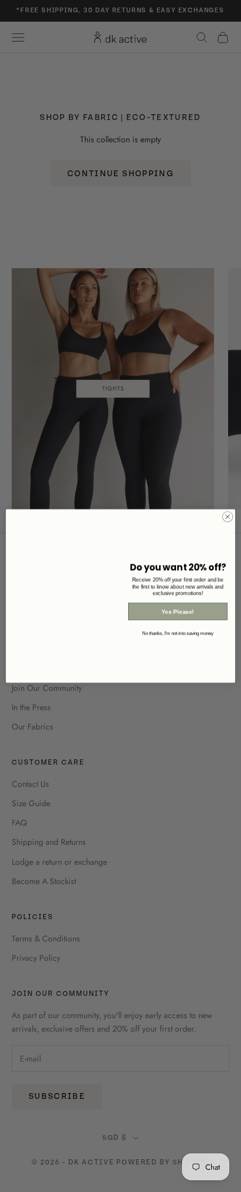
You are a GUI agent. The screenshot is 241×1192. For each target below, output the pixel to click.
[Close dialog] (227, 517)
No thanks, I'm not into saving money (178, 633)
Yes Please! (177, 611)
